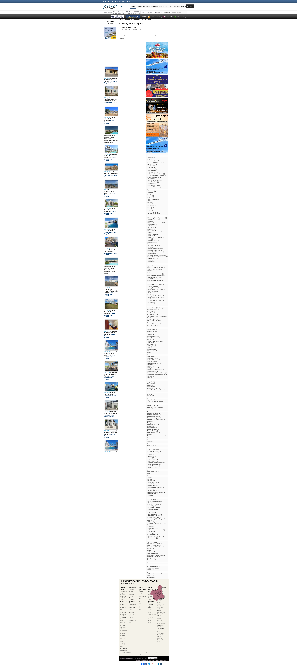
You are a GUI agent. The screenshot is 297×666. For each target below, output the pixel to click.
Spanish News (158, 12)
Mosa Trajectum (152, 614)
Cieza (140, 601)
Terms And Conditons (140, 660)
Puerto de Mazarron (131, 614)
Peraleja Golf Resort (151, 618)
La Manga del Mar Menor (123, 603)
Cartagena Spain (138, 652)
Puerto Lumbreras (131, 618)
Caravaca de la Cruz (142, 597)
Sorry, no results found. (129, 27)
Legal (153, 660)
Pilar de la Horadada (122, 623)
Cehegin (141, 600)
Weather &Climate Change (117, 12)
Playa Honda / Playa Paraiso (123, 626)
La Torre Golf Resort (123, 608)
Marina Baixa (154, 6)
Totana (130, 622)
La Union (122, 611)
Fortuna (140, 603)
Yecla (140, 609)
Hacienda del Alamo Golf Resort (132, 607)
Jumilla (140, 604)
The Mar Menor (122, 588)
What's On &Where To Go (126, 12)
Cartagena (122, 593)
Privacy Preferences (153, 658)
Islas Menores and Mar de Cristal (123, 598)
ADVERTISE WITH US (116, 1)
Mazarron (131, 612)
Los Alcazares (123, 612)
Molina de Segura (150, 611)
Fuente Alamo (132, 604)
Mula (140, 608)
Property (150, 12)
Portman (122, 628)
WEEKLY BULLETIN (126, 1)
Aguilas (131, 591)
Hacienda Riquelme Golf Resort (151, 606)
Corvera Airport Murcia (154, 652)
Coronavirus (145, 652)
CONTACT (109, 1)
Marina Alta (146, 6)
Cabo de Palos (123, 591)
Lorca (130, 611)
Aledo (130, 593)
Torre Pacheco (123, 648)
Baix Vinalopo (168, 6)
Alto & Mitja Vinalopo (180, 6)
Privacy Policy (148, 660)
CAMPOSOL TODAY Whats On (127, 652)
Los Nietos (122, 615)
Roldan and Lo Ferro (123, 631)
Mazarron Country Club (160, 621)
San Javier (122, 633)
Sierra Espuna (132, 620)
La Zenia (159, 638)
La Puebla (122, 606)
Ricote (149, 620)
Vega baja (139, 6)
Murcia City (151, 615)
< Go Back (121, 38)
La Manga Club (123, 601)
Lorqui (149, 609)
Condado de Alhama (132, 601)
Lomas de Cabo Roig (161, 640)
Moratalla (141, 606)
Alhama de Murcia (131, 595)
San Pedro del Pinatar (123, 636)
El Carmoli (122, 594)
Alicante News (108, 12)
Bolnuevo (131, 598)
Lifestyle (143, 12)
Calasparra (141, 595)
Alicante (161, 6)
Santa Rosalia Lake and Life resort (123, 640)
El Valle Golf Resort (151, 601)
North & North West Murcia (142, 589)
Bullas (140, 593)
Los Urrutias (123, 617)
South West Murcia (132, 588)
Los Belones (123, 614)
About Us (157, 660)
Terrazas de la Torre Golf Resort (123, 645)
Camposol (131, 599)
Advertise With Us (163, 660)
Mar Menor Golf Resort (124, 619)
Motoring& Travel (136, 12)
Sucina (149, 622)
